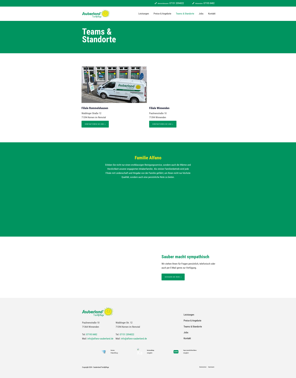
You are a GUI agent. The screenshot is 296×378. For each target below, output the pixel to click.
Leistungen (143, 13)
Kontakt (211, 13)
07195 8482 (204, 3)
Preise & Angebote (162, 13)
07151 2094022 (171, 3)
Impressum (211, 367)
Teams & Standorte (185, 13)
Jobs (201, 13)
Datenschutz (202, 367)
